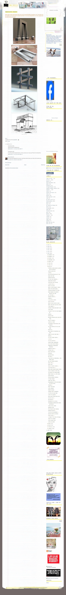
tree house (50, 309)
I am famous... (51, 306)
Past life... (51, 362)
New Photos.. (51, 399)
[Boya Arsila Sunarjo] (50, 99)
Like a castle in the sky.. (54, 370)
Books (47, 184)
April (49, 423)
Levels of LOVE (51, 322)
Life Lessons (51, 388)
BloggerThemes (43, 587)
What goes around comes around (54, 369)
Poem (47, 209)
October (50, 258)
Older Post (43, 164)
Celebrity (48, 185)
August (50, 261)
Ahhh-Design (36, 587)
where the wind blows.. (53, 288)
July (49, 263)
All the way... (51, 295)
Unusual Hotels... (52, 296)
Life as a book (51, 421)
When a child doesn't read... (54, 287)
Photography (48, 208)
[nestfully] (49, 566)
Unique (9, 141)
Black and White (49, 182)
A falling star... (52, 367)
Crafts (47, 191)
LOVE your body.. (51, 380)
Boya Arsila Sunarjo (49, 80)
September (50, 259)
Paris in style (51, 285)
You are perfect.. (52, 340)
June (49, 264)
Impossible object (11, 12)
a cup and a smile (52, 299)
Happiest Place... (52, 348)
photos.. (50, 335)
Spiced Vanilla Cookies (53, 413)
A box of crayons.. (52, 394)
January (50, 428)
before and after (51, 271)
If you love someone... (53, 279)
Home (10, 5)
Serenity (50, 353)
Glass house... (51, 415)
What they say (49, 222)
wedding (48, 220)
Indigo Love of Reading (53, 391)
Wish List (48, 223)
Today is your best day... (54, 334)
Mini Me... (50, 329)
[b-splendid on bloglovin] (51, 491)
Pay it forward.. (51, 320)
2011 (49, 249)
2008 (49, 430)
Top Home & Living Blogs (51, 567)
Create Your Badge (49, 100)
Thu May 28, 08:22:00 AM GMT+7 (15, 159)
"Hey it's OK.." (49, 178)
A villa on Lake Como (52, 393)
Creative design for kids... (54, 290)
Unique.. (50, 314)
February (50, 426)
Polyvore (56, 151)
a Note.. (50, 272)
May (49, 266)
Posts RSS (15, 5)
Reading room (51, 407)
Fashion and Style (50, 192)
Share (6, 138)
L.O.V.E (49, 339)
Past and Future (51, 351)
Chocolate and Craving (53, 282)
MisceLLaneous (49, 201)
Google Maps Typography (53, 342)
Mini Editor (52, 151)
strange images (51, 378)
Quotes (47, 213)
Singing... (50, 385)
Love (47, 198)
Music (47, 203)
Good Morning (51, 375)
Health (47, 195)
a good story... (51, 284)
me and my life (49, 199)
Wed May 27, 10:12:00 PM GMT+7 (15, 154)
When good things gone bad (54, 396)
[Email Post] (18, 139)
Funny (47, 194)
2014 (49, 244)
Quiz (47, 212)
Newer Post (7, 164)
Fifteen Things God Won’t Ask (54, 307)
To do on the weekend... (53, 412)
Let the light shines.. (53, 337)
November (50, 256)
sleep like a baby (52, 405)
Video (47, 219)
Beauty (47, 181)
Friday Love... (51, 350)
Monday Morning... (52, 410)
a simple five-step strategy (54, 417)
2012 (49, 248)
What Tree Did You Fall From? (54, 304)
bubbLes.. (50, 298)
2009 (49, 253)
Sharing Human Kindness (53, 377)
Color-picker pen (51, 420)
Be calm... (50, 356)
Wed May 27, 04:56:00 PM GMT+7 (15, 148)
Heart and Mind (51, 386)
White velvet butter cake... (54, 303)
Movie (47, 202)
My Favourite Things (50, 205)
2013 (49, 246)
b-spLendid (24, 587)
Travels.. (48, 215)
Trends (47, 216)
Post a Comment (8, 162)
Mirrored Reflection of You (54, 274)
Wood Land (50, 364)
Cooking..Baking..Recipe (51, 188)
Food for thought (51, 418)
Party (47, 206)
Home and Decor (49, 196)
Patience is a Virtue (52, 401)
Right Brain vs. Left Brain (54, 374)
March (49, 425)
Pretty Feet (50, 315)
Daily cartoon (51, 301)
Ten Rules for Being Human (54, 372)
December (50, 254)
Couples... (48, 189)
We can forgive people (53, 361)
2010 (49, 251)
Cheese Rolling (51, 277)
